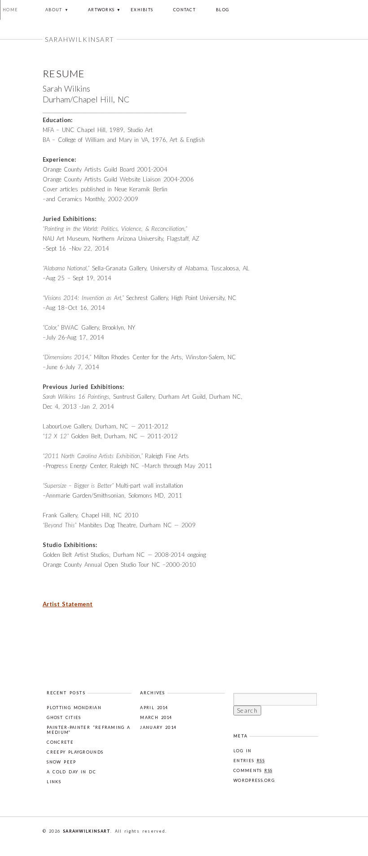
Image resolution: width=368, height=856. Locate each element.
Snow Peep (61, 761)
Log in (242, 750)
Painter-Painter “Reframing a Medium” (88, 730)
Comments (252, 770)
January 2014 (158, 727)
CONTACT (184, 9)
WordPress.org (254, 780)
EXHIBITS (142, 9)
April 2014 (154, 707)
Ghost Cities (64, 717)
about (53, 9)
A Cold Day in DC (71, 771)
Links (54, 781)
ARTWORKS (101, 9)
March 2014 (156, 717)
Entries (249, 760)
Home (10, 9)
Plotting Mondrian (74, 707)
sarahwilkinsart (87, 831)
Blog (222, 9)
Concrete (60, 742)
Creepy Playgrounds (75, 752)
